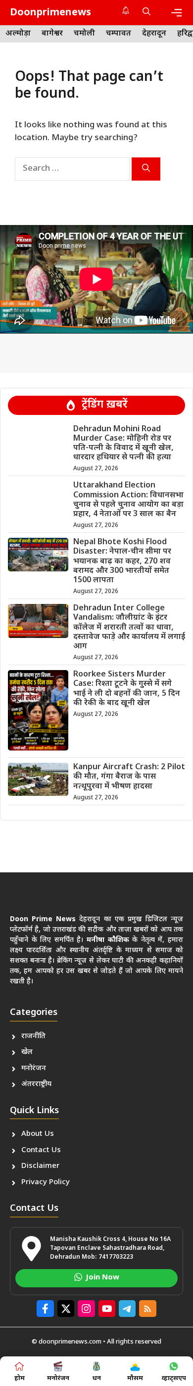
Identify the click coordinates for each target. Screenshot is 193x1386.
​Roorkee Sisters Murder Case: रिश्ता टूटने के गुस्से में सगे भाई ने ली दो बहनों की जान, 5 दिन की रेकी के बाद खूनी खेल (126, 689)
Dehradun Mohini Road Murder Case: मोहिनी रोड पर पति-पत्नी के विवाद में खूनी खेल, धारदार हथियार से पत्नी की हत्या (123, 443)
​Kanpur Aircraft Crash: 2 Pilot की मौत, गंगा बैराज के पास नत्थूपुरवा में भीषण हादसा (129, 776)
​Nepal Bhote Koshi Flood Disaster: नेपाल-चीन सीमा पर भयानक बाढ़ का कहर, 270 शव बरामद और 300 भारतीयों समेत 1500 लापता (122, 561)
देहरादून (154, 34)
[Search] (146, 169)
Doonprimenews (50, 12)
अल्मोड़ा (18, 34)
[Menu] (176, 12)
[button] (146, 12)
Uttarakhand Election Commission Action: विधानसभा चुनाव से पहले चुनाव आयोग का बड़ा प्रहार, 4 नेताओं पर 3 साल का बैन (128, 500)
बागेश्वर (52, 34)
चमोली (84, 34)
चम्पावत (118, 34)
